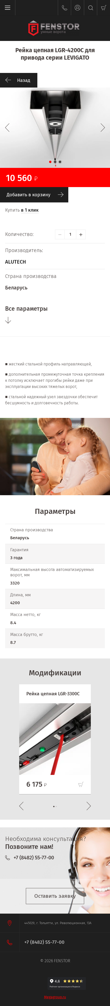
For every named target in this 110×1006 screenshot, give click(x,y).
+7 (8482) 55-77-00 (34, 857)
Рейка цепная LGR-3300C (53, 694)
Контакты (64, 7)
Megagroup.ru (55, 997)
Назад (23, 80)
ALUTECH (15, 262)
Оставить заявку (55, 896)
